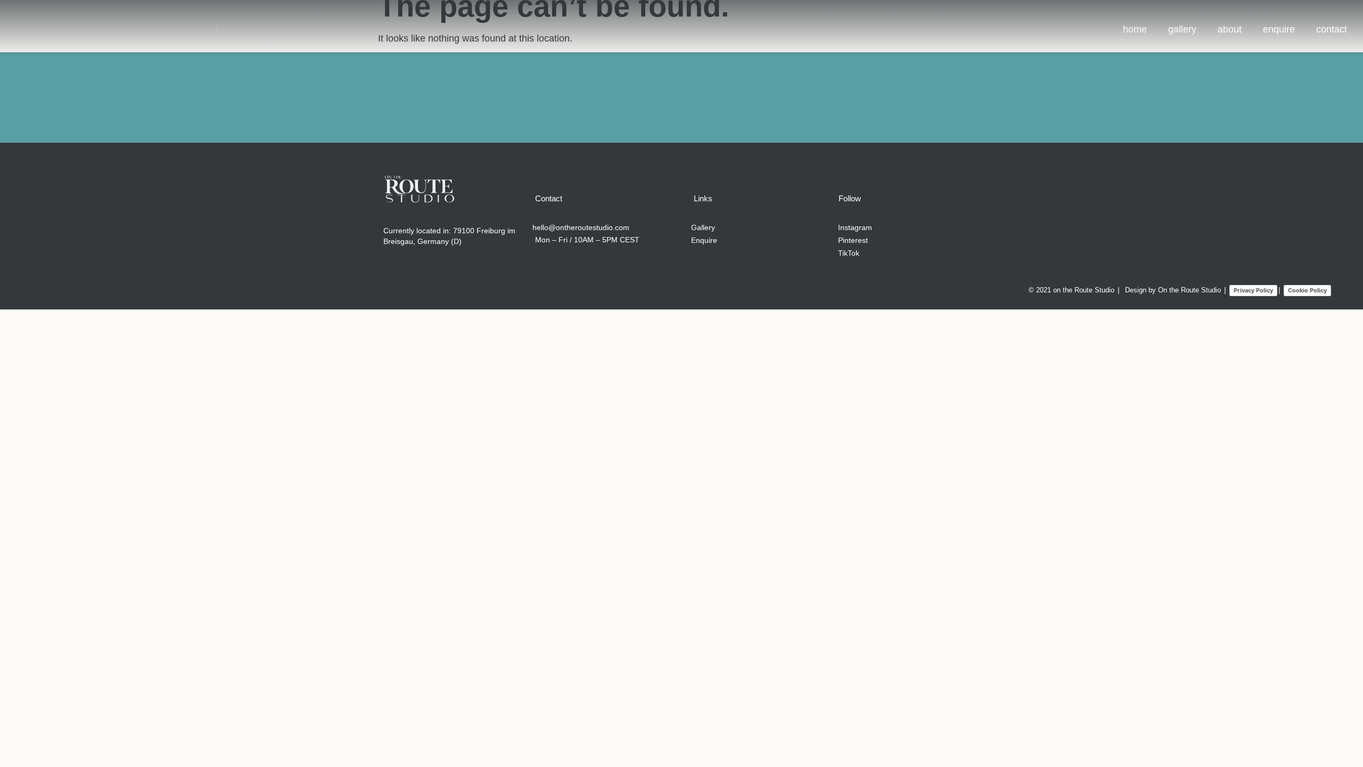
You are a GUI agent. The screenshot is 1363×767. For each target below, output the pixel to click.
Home (1135, 29)
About (1230, 29)
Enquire (1279, 29)
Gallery (1182, 29)
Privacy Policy (1253, 290)
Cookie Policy (1307, 290)
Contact (1331, 29)
